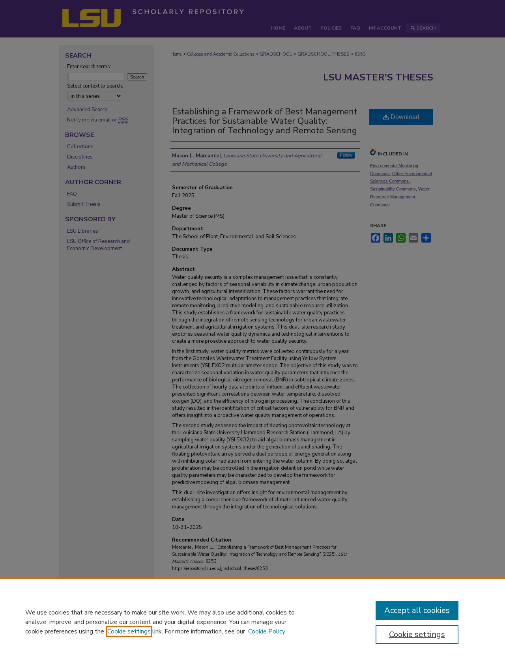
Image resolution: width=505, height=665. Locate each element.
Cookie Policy (266, 631)
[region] (252, 621)
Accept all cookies (417, 610)
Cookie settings (129, 631)
